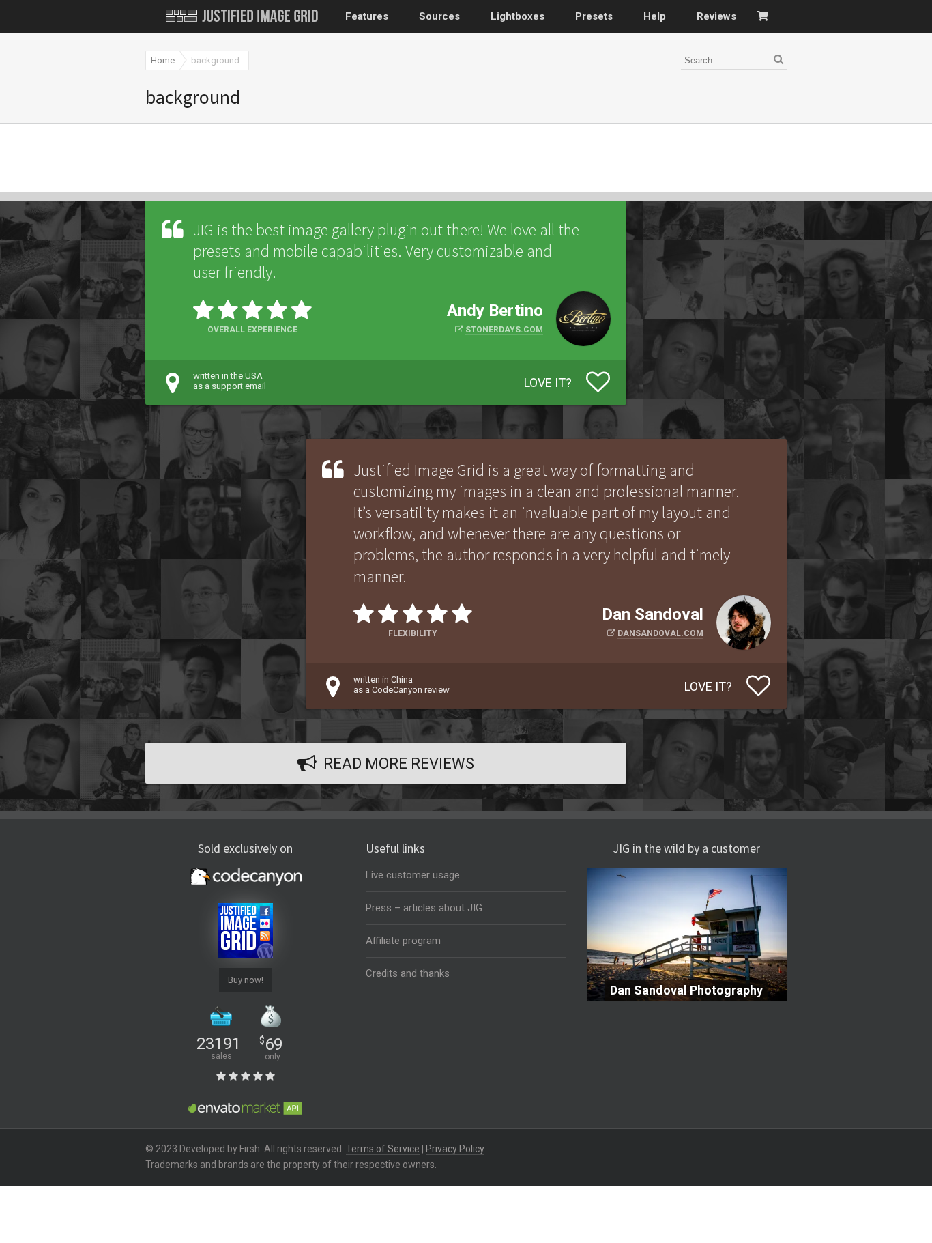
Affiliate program (403, 940)
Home (163, 60)
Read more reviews (398, 763)
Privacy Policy (455, 1148)
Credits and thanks (408, 973)
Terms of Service (383, 1148)
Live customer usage (413, 875)
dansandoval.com (660, 633)
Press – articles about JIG (424, 908)
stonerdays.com (504, 329)
